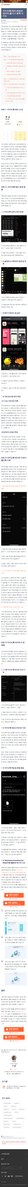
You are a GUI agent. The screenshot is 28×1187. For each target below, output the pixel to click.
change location (8, 1115)
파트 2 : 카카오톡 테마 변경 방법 (14, 59)
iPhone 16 (13, 1106)
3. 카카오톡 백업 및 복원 (13, 96)
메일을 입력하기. (11, 1168)
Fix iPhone (6, 1127)
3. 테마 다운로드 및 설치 (13, 71)
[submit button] (20, 1168)
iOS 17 (13, 1109)
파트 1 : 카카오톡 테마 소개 (12, 56)
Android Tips (17, 1124)
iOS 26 (5, 1106)
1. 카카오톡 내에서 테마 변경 (14, 63)
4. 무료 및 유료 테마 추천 (13, 74)
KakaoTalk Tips (4, 23)
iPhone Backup (20, 1118)
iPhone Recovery (17, 1127)
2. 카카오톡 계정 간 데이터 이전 (15, 93)
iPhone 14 (21, 1109)
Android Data (7, 1103)
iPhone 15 (6, 1109)
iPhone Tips (6, 1124)
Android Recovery (8, 1118)
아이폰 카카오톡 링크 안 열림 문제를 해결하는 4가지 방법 (16, 1087)
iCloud (13, 1121)
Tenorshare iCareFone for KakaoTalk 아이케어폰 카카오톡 (13, 872)
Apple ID (6, 1121)
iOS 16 (16, 1112)
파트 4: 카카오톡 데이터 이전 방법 (14, 84)
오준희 (4, 20)
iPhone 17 (16, 1103)
